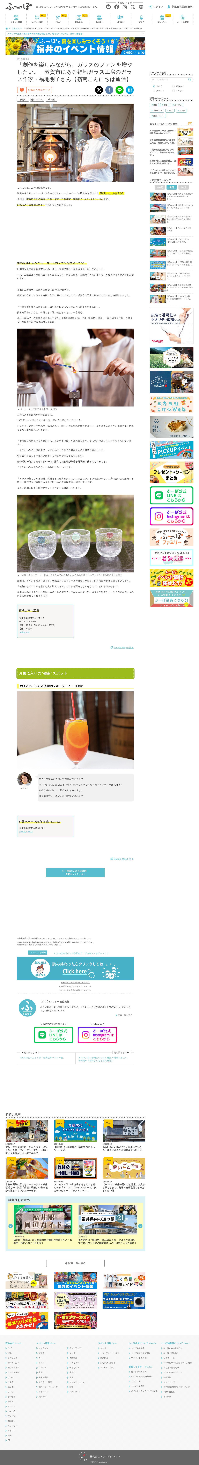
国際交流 (73, 1358)
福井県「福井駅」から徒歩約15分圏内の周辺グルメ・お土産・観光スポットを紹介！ (43, 1241)
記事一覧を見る (125, 1015)
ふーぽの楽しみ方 (171, 1353)
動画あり (99, 22)
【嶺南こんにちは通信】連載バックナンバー (76, 872)
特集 (10, 1353)
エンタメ (11, 1387)
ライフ (11, 1392)
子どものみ (74, 1367)
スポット (16, 22)
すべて (159, 86)
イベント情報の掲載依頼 (141, 1376)
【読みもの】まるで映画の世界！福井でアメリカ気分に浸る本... (180, 287)
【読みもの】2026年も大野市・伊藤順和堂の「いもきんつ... (179, 299)
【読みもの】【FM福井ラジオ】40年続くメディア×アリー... (179, 276)
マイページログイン (139, 1358)
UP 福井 (120, 22)
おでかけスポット (108, 1363)
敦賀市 (23, 100)
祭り (41, 1358)
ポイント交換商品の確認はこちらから (75, 990)
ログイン (158, 6)
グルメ (58, 22)
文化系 (11, 1382)
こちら (60, 938)
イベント (37, 22)
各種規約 (167, 1377)
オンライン (43, 1348)
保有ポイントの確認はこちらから (75, 983)
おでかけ (11, 1397)
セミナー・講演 (45, 1382)
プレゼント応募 (137, 1386)
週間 (171, 187)
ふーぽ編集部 (13, 1372)
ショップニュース (77, 1382)
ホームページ (26, 831)
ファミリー (74, 1363)
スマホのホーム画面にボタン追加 (177, 1363)
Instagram (24, 632)
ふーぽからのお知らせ (172, 1348)
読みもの (79, 22)
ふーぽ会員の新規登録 (140, 1353)
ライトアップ (75, 1348)
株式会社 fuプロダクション (105, 1456)
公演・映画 (43, 1377)
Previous (10, 1226)
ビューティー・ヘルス (109, 1353)
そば (10, 1348)
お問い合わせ (169, 1392)
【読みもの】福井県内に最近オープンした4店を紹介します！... (180, 196)
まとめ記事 (12, 1358)
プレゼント (162, 22)
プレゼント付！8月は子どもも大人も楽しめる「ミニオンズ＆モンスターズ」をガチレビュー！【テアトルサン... (75, 1187)
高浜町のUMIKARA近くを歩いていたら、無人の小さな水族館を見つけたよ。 (124, 1148)
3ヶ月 (183, 187)
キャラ (72, 1353)
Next (140, 1226)
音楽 (41, 1372)
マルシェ (42, 1367)
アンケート (136, 1381)
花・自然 (42, 1397)
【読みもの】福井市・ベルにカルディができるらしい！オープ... (180, 207)
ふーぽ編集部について (175, 1343)
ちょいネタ (12, 1426)
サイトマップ (169, 1382)
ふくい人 (39, 100)
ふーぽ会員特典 (137, 1348)
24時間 (159, 187)
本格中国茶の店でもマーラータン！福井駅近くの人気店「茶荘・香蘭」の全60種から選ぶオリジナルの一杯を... (27, 1187)
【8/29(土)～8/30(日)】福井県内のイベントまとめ (74, 1148)
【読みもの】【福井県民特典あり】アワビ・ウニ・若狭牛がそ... (180, 253)
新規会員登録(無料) (182, 6)
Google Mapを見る (124, 647)
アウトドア (43, 1392)
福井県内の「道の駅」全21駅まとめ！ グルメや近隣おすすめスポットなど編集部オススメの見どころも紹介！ (107, 1241)
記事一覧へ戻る (77, 1263)
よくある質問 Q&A (171, 1367)
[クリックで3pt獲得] (75, 968)
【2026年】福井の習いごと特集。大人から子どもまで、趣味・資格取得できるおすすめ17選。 (124, 1187)
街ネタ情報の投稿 (138, 1372)
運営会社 (167, 1397)
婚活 (71, 1377)
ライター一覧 (169, 1358)
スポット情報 (107, 1343)
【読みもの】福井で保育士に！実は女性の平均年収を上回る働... (180, 219)
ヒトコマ (11, 1431)
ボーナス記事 (183, 22)
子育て (141, 22)
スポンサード (75, 1392)
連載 (53, 100)
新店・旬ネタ (13, 1367)
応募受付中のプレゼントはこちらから (75, 986)
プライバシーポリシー (172, 1372)
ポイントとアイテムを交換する (144, 1391)
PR (9, 1440)
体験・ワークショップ (48, 1387)
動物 (71, 1387)
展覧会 (41, 1353)
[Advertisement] (75, 233)
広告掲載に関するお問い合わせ (176, 1387)
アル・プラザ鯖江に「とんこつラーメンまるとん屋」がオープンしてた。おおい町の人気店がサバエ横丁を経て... (26, 1150)
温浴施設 (104, 1358)
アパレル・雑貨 (107, 1367)
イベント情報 (46, 1343)
